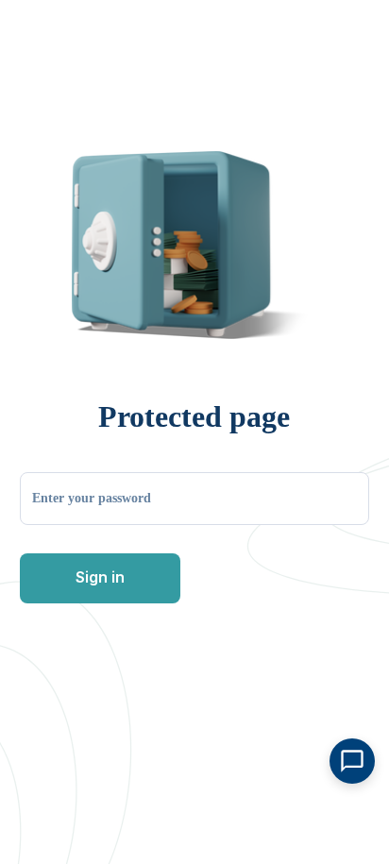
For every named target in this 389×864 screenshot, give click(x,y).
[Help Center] (352, 761)
